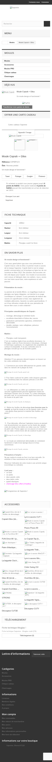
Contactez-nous (34, 2)
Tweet (7, 176)
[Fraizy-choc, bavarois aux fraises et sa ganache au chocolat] (32, 144)
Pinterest (41, 176)
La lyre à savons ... (32, 589)
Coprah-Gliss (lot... (9, 519)
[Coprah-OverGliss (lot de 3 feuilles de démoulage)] (13, 583)
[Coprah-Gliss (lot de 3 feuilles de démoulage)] (13, 513)
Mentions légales (8, 702)
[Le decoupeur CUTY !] (35, 604)
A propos (5, 708)
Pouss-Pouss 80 (31, 528)
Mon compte (9, 714)
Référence (6, 162)
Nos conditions (8, 705)
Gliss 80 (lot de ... (9, 578)
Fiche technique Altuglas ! (14, 628)
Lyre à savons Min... (32, 558)
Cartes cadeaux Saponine (17, 125)
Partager (18, 176)
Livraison (5, 698)
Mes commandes (8, 718)
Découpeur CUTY (31, 609)
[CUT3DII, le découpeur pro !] (13, 605)
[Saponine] (26, 11)
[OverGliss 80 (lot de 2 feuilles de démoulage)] (35, 572)
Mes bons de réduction (11, 735)
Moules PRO (9, 69)
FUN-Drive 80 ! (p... (10, 539)
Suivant (40, 145)
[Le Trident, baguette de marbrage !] (35, 544)
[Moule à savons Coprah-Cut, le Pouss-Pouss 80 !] (35, 522)
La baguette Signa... (32, 600)
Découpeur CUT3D (10, 611)
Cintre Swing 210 (31, 567)
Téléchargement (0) (26, 635)
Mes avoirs (6, 725)
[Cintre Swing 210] (35, 562)
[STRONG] (13, 593)
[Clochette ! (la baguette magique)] (13, 555)
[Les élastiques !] (13, 543)
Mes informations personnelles (14, 731)
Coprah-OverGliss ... (10, 589)
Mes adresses (7, 728)
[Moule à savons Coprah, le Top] (35, 533)
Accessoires (9, 65)
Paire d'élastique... (9, 547)
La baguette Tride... (32, 550)
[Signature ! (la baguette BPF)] (35, 594)
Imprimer (9, 200)
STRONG (6, 598)
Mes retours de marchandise (13, 722)
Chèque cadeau (10, 72)
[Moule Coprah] (19, 144)
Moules (7, 61)
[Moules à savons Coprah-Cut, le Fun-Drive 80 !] (13, 533)
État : (4, 166)
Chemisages (9, 76)
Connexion (45, 2)
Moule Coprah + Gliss (26, 92)
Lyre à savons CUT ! (32, 517)
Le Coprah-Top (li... (32, 539)
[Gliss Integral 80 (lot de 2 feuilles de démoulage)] (13, 572)
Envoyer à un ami (12, 196)
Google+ (29, 176)
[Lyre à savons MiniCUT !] (35, 554)
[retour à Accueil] (4, 42)
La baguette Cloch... (10, 560)
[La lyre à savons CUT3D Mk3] (35, 583)
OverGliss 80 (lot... (32, 578)
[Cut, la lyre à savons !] (35, 512)
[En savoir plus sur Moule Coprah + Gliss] (8, 92)
